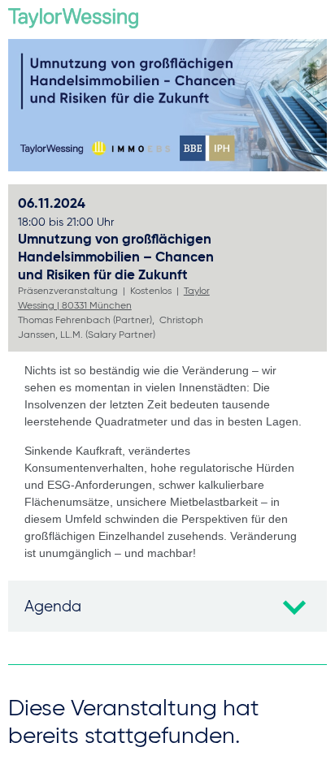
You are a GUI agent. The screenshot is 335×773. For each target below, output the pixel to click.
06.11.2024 (66, 211)
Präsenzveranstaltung (68, 290)
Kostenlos (151, 290)
